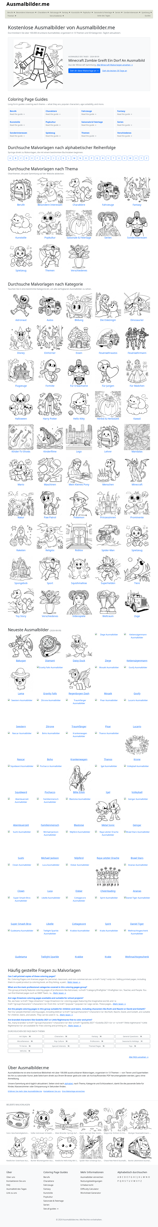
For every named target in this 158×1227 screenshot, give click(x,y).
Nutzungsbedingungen (91, 1181)
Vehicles (25, 1051)
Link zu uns (11, 1193)
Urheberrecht (86, 1185)
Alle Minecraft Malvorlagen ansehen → (115, 65)
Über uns (10, 1177)
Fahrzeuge (54, 12)
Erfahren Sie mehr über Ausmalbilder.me (25, 1091)
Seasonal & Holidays (132, 1041)
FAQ (8, 1185)
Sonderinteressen (131, 12)
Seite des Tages (103, 15)
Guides (148, 15)
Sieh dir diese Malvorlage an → (84, 70)
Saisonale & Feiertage (103, 12)
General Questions (132, 1036)
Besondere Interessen (25, 12)
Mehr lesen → (74, 982)
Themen (10, 16)
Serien (117, 12)
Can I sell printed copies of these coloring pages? (32, 976)
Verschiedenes (56, 16)
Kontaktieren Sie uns (52, 1091)
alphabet (69, 1083)
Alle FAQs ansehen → (138, 1057)
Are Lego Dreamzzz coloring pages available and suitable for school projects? (45, 998)
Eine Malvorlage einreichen (73, 1091)
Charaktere (42, 12)
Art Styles (24, 1036)
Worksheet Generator (90, 1193)
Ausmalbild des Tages (78, 56)
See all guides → (51, 1208)
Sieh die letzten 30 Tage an (114, 70)
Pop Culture (60, 1041)
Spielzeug (146, 12)
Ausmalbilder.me (28, 3)
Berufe (10, 12)
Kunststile (75, 12)
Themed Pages (96, 1046)
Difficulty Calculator (89, 1189)
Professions (96, 1041)
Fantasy (65, 12)
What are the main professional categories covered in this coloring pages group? (47, 987)
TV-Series (24, 1046)
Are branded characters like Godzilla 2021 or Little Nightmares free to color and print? (50, 1019)
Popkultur (87, 12)
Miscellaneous (24, 1041)
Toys (132, 1046)
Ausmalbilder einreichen (91, 1177)
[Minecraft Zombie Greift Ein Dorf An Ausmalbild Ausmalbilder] (38, 64)
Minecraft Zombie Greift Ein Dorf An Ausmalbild (106, 60)
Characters (61, 1036)
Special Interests (60, 1046)
